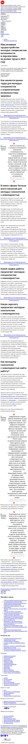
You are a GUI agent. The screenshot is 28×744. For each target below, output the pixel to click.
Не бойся (15, 582)
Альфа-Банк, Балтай (20, 650)
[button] (2, 31)
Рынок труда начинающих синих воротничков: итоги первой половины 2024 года (15, 631)
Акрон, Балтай (12, 640)
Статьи (5, 39)
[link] (3, 28)
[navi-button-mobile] (2, 36)
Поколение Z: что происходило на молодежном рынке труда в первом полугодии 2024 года (13, 623)
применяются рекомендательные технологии (14, 726)
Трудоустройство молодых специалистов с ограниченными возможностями (15, 603)
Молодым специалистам (10, 40)
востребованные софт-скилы (9, 569)
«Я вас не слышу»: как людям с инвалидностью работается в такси (13, 615)
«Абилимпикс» (12, 400)
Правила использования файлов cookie (11, 12)
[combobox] (7, 739)
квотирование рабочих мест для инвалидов (12, 396)
